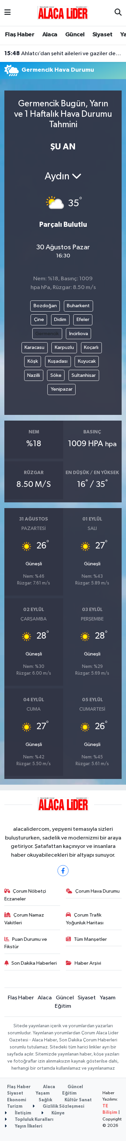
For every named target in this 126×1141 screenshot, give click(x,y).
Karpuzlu (64, 347)
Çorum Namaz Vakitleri (24, 919)
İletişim (22, 1113)
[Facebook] (63, 870)
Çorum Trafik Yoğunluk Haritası (84, 919)
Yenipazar (62, 389)
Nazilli (33, 375)
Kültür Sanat (78, 1100)
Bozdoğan (45, 305)
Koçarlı (91, 347)
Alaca (49, 35)
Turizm (15, 1106)
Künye (57, 1113)
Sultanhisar (84, 375)
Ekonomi (16, 1100)
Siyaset (102, 35)
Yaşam (108, 998)
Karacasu (34, 347)
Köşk (33, 361)
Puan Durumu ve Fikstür (25, 943)
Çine (39, 319)
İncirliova (78, 333)
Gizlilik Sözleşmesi (63, 1106)
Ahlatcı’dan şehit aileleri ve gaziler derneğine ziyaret (63, 53)
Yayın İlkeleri (28, 1126)
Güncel (74, 35)
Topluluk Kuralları (33, 1119)
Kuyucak (87, 361)
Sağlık (45, 1100)
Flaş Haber (19, 35)
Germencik (47, 333)
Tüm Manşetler (90, 939)
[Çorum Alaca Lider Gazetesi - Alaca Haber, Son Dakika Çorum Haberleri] (63, 12)
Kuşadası (58, 361)
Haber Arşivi (88, 963)
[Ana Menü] (7, 13)
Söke (55, 375)
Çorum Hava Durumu (97, 891)
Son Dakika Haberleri (34, 963)
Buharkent (78, 305)
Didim (60, 319)
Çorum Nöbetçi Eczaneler (25, 895)
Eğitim (63, 1006)
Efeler (83, 319)
